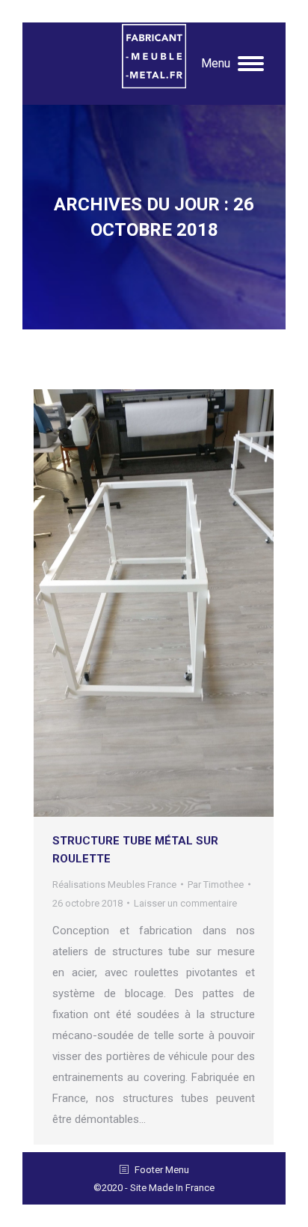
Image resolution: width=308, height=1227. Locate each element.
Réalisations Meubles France (114, 884)
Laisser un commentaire (185, 903)
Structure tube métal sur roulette (135, 849)
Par (216, 884)
